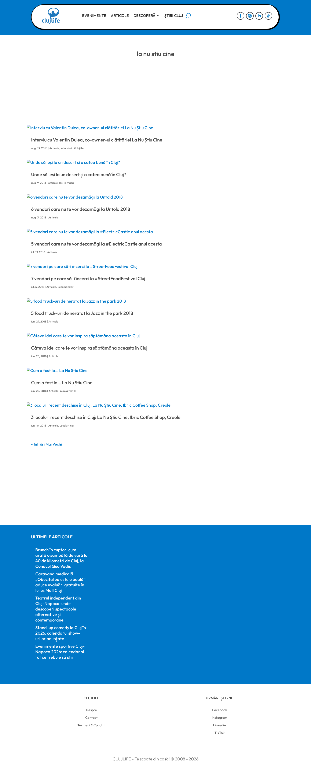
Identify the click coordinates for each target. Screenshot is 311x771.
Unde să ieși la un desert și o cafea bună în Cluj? (78, 174)
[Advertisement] (155, 93)
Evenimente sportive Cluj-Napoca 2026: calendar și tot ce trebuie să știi (60, 651)
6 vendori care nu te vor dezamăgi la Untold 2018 (80, 209)
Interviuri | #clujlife (72, 148)
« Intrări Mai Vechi (46, 444)
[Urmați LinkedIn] (259, 16)
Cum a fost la (68, 390)
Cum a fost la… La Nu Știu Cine (61, 383)
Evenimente (94, 15)
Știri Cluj (173, 15)
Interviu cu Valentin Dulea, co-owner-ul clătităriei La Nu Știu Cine (96, 140)
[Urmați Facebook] (240, 16)
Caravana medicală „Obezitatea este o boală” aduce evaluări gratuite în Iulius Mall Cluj (60, 582)
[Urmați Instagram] (250, 16)
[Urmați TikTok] (268, 16)
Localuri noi (66, 425)
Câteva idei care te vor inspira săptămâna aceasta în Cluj (89, 348)
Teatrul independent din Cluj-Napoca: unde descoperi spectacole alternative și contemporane (58, 609)
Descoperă (144, 15)
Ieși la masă (66, 182)
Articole (120, 15)
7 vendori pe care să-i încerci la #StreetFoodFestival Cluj (88, 278)
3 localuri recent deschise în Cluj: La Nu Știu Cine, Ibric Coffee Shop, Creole (105, 417)
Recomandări (66, 286)
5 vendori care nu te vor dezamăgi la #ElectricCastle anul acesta (96, 244)
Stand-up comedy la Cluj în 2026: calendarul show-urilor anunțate (60, 633)
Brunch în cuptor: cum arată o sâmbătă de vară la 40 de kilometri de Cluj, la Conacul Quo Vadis (61, 558)
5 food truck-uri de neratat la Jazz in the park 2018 (82, 313)
